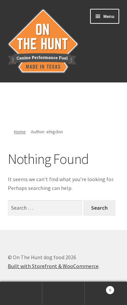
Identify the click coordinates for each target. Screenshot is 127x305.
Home (20, 132)
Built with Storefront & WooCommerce (53, 266)
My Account (21, 293)
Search (63, 293)
